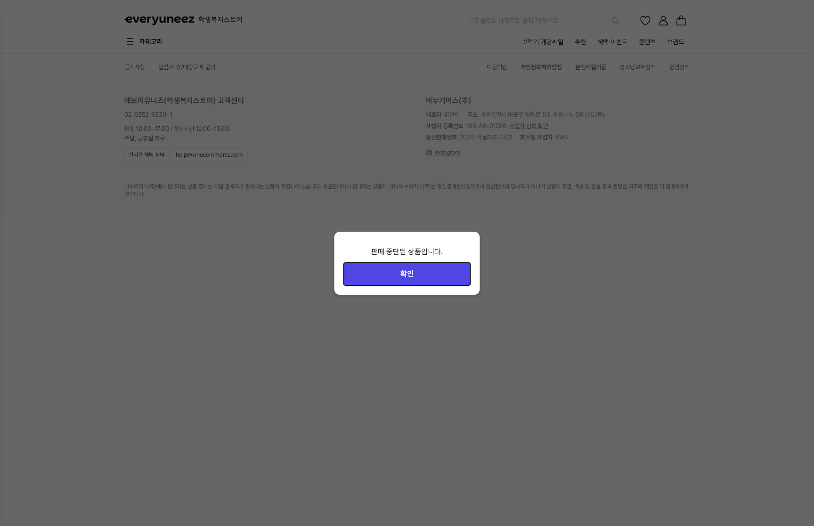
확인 (407, 273)
